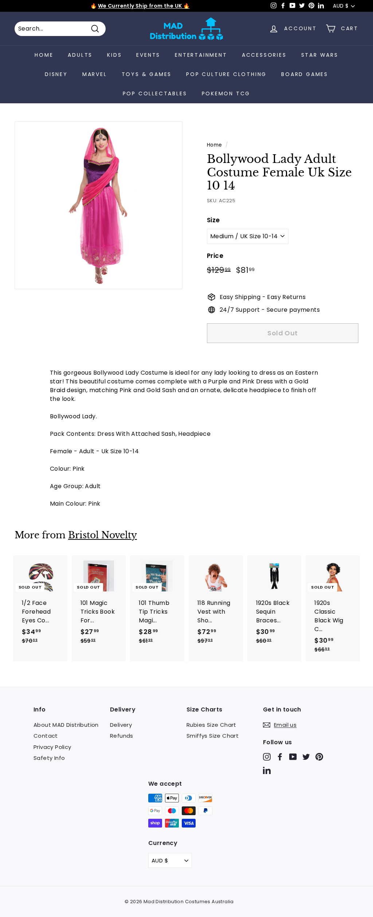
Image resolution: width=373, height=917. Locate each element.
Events (148, 55)
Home (44, 55)
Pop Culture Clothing (226, 74)
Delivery (121, 725)
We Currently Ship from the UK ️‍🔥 (143, 5)
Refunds (121, 735)
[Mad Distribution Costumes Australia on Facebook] (280, 756)
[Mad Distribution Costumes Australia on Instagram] (267, 756)
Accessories (264, 55)
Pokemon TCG (226, 93)
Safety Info (49, 758)
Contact (46, 735)
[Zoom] (98, 205)
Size (213, 220)
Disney (56, 74)
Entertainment (201, 55)
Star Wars (319, 55)
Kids (114, 55)
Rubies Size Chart (211, 725)
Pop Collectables (155, 93)
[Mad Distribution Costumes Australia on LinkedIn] (267, 770)
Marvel (94, 74)
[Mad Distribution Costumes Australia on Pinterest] (319, 756)
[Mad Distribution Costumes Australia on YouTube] (293, 756)
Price (215, 255)
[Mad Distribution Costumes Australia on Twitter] (306, 756)
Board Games (304, 74)
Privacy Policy (52, 747)
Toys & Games (147, 74)
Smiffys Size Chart (212, 735)
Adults (80, 55)
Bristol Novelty (102, 535)
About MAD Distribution (66, 725)
